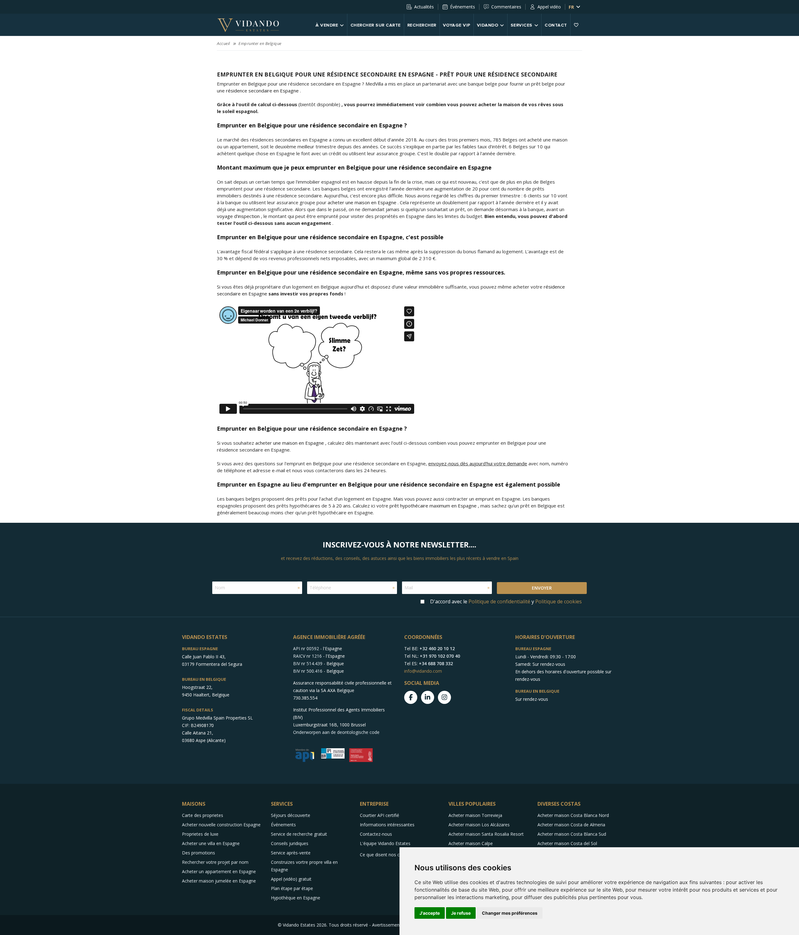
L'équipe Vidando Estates (385, 843)
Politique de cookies (558, 601)
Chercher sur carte (375, 25)
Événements (462, 7)
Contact (556, 25)
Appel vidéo (549, 7)
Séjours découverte (290, 815)
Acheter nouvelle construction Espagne (221, 825)
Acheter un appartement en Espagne (219, 871)
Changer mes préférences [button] (509, 913)
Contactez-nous (376, 834)
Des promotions (198, 853)
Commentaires (506, 7)
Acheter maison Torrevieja (475, 815)
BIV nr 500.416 (307, 671)
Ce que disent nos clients (385, 855)
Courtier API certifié (379, 815)
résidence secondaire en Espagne (262, 90)
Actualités (424, 7)
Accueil (223, 43)
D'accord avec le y (506, 601)
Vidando (487, 25)
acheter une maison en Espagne (362, 202)
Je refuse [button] (461, 913)
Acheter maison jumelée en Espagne (219, 881)
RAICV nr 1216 (307, 656)
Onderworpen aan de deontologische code (336, 732)
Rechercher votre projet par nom (215, 862)
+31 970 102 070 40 (440, 656)
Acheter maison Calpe (471, 843)
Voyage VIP (456, 25)
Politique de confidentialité (499, 601)
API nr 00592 (306, 648)
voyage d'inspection (238, 216)
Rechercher (421, 25)
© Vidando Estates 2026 (302, 925)
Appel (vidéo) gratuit (291, 879)
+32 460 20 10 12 (437, 648)
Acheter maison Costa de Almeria (571, 825)
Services (521, 25)
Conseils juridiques (289, 843)
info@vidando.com (423, 671)
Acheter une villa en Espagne (211, 843)
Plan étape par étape (292, 888)
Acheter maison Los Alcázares (479, 825)
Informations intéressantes (387, 825)
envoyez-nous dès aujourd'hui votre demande (477, 463)
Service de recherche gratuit (299, 834)
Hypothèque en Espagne (295, 898)
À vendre (327, 25)
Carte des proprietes (202, 815)
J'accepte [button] (429, 913)
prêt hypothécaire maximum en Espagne (433, 505)
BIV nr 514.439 (307, 663)
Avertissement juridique (395, 925)
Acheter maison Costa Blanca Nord (573, 815)
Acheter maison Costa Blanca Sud (571, 834)
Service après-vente (291, 853)
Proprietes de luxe (200, 834)
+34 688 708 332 (436, 663)
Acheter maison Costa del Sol (567, 843)
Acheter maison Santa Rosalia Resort (486, 834)
